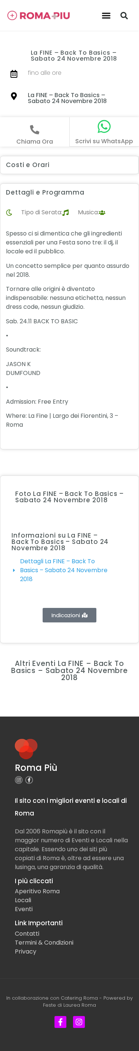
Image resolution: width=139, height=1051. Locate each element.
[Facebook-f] (29, 780)
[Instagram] (19, 780)
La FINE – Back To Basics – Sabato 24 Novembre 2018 (67, 98)
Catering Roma (79, 998)
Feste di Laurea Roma (69, 1005)
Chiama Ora (34, 141)
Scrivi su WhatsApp (104, 141)
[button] (106, 16)
